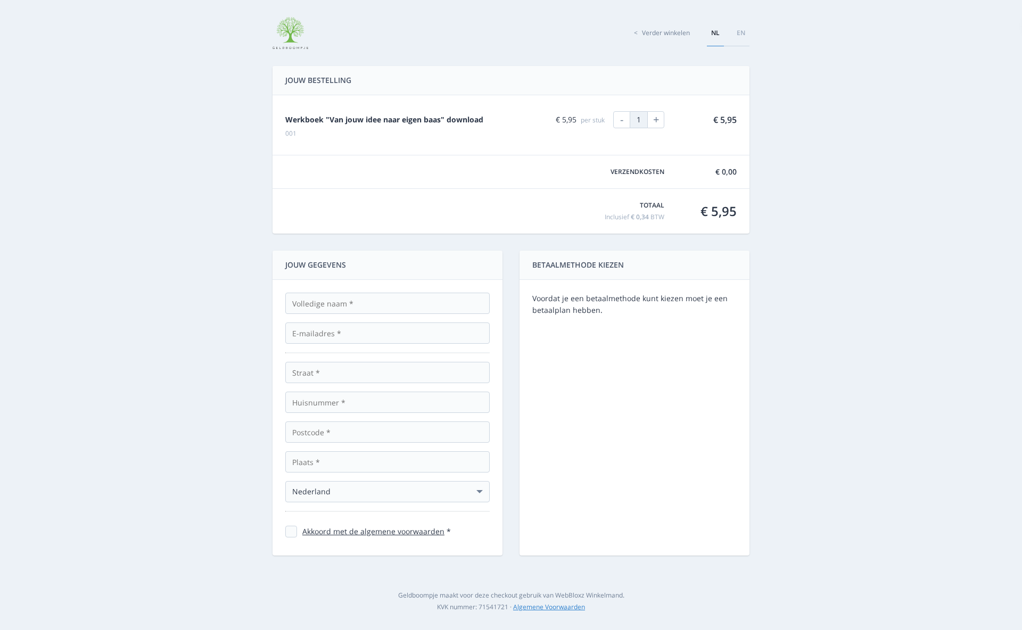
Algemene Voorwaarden (549, 606)
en (741, 32)
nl (715, 32)
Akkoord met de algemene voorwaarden (373, 531)
